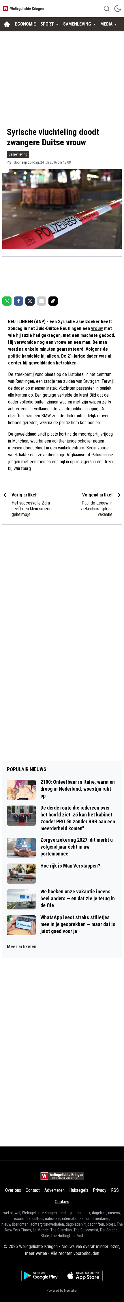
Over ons (13, 1190)
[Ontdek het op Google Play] (40, 1275)
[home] (6, 24)
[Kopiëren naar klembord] (53, 301)
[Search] (106, 8)
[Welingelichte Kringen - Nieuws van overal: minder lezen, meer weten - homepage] (24, 8)
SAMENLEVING (77, 24)
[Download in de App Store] (83, 1275)
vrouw (97, 328)
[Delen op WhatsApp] (7, 301)
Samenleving (18, 154)
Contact (33, 1190)
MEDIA (106, 24)
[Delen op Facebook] (18, 301)
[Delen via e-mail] (41, 301)
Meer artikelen (21, 946)
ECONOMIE (25, 24)
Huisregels (78, 1190)
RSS (115, 1190)
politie (14, 356)
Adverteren (54, 1190)
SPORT (47, 24)
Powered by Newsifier (62, 1291)
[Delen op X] (30, 301)
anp (24, 162)
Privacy (99, 1190)
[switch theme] (118, 9)
